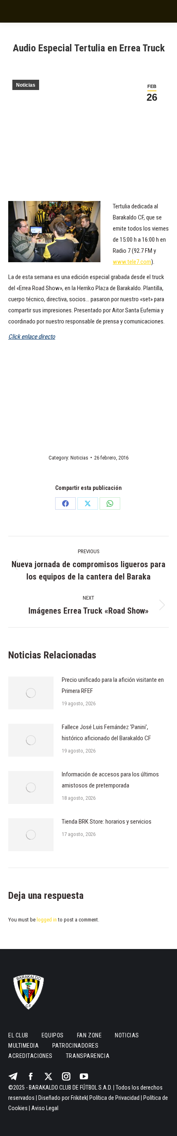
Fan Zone (89, 1035)
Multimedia (23, 1045)
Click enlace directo (31, 336)
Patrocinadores (75, 1045)
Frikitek (79, 1097)
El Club (18, 1035)
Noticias (25, 85)
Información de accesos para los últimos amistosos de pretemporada (110, 780)
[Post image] (31, 693)
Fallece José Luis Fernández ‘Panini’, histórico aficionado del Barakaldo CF (106, 732)
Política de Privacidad (114, 1097)
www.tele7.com (132, 262)
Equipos (53, 1035)
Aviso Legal (44, 1108)
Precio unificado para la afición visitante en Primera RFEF (113, 685)
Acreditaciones (30, 1056)
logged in (47, 920)
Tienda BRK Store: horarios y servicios (106, 821)
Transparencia (87, 1056)
